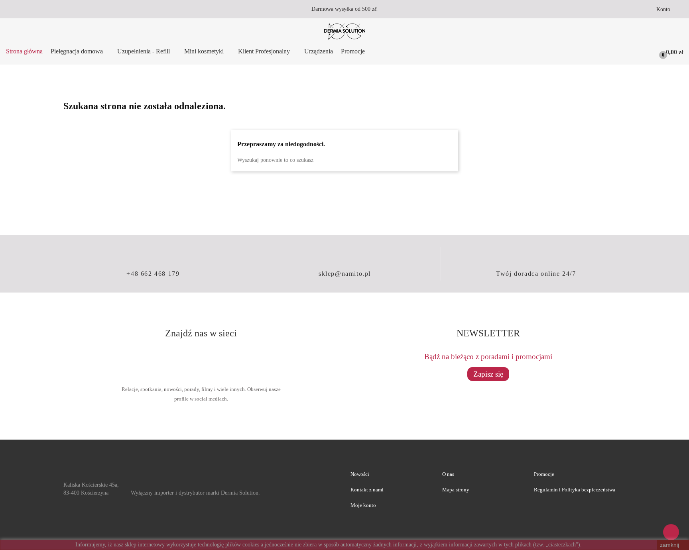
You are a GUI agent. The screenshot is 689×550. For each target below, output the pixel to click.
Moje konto (363, 505)
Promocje (544, 474)
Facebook (172, 362)
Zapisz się (488, 374)
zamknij (669, 545)
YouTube (201, 362)
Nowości (359, 474)
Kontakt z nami (367, 490)
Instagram (229, 362)
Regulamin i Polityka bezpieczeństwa (574, 490)
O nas (448, 474)
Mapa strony (455, 490)
